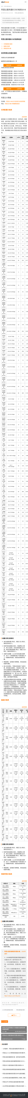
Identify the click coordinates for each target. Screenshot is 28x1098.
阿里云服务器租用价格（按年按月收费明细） (15, 1057)
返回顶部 (24, 117)
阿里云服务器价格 (19, 13)
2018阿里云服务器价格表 (7, 1010)
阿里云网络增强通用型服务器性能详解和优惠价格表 (15, 1069)
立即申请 (19, 65)
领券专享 (8, 65)
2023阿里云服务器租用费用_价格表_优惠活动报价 (15, 1078)
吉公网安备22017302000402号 (18, 1095)
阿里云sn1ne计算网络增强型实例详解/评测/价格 (15, 1053)
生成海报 (5, 1021)
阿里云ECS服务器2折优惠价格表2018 (13, 1065)
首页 (2, 6)
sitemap (20, 1094)
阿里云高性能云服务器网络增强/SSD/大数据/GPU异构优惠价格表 (15, 1061)
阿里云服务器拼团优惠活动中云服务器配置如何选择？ (15, 1073)
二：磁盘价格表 (5, 46)
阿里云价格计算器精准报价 (12, 104)
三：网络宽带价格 (6, 48)
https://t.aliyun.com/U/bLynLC (12, 996)
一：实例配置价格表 (6, 44)
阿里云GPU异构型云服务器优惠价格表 (13, 1082)
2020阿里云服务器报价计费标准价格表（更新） (15, 1086)
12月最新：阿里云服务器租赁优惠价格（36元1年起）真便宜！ (15, 1049)
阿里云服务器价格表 (20, 1010)
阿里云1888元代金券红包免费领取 (15, 101)
